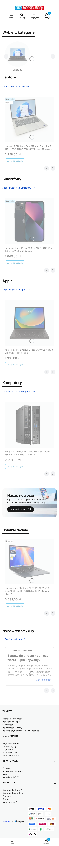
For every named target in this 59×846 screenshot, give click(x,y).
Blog (4, 774)
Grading (6, 799)
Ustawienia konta (10, 755)
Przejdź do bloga (13, 639)
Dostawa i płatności (12, 718)
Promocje (7, 796)
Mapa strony (8, 802)
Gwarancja (7, 724)
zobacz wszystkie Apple (14, 289)
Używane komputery (12, 793)
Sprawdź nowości (20, 509)
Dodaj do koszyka (15, 161)
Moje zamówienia (10, 743)
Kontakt (6, 768)
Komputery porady (19, 650)
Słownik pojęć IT (10, 777)
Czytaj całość (44, 679)
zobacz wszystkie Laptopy (15, 86)
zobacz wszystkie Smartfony (16, 187)
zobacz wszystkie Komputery (17, 391)
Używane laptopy (11, 790)
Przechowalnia (9, 752)
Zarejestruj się (9, 746)
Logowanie (7, 749)
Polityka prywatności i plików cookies (20, 730)
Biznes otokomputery (12, 771)
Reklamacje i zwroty (12, 727)
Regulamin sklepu (11, 721)
